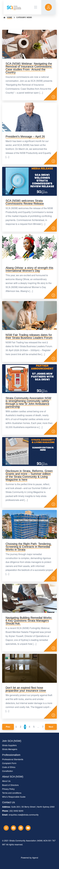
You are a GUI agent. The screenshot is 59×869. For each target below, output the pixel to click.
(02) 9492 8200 (16, 810)
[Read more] (53, 96)
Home (9, 17)
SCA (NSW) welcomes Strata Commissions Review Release (25, 202)
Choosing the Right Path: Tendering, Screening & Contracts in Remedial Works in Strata (29, 546)
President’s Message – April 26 (25, 136)
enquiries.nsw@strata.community (24, 814)
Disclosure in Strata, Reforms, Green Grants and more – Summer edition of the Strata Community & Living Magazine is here (29, 475)
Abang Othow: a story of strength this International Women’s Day (29, 269)
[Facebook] (13, 828)
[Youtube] (28, 828)
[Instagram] (6, 828)
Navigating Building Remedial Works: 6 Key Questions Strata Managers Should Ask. (29, 620)
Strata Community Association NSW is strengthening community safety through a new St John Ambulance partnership (28, 402)
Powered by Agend (29, 857)
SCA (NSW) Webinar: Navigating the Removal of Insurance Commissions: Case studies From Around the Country (29, 68)
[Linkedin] (20, 828)
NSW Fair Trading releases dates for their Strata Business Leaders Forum (29, 336)
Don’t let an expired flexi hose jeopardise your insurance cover (26, 689)
